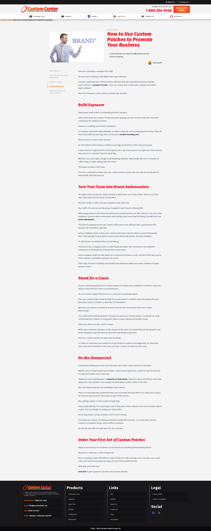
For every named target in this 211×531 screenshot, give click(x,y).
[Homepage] (39, 9)
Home (4, 20)
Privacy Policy (157, 494)
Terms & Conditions (159, 499)
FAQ (111, 494)
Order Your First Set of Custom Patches (57, 92)
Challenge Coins (39, 16)
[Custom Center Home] (37, 488)
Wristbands (178, 16)
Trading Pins (149, 16)
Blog (9, 20)
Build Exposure (54, 71)
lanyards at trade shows (117, 379)
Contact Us (114, 509)
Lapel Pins (121, 16)
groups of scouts (101, 85)
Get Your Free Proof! (182, 9)
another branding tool (129, 134)
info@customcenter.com (162, 6)
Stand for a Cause (55, 82)
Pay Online (114, 519)
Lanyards (68, 16)
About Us (113, 504)
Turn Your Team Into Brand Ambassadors (58, 76)
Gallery (113, 499)
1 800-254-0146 (159, 10)
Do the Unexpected (56, 86)
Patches (94, 16)
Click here (82, 472)
